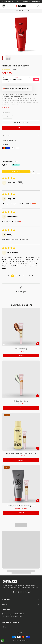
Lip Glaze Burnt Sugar (21, 349)
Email (4, 627)
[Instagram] (18, 592)
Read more (5, 107)
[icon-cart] (38, 6)
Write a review (16, 172)
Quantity (6, 113)
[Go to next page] (33, 275)
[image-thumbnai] (2, 57)
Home (12, 11)
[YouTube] (28, 592)
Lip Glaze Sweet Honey (21, 401)
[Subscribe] (37, 627)
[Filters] (33, 171)
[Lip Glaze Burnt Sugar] (21, 327)
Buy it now (21, 127)
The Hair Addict (24, 640)
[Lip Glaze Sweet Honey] (21, 379)
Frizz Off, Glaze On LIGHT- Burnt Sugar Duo (21, 506)
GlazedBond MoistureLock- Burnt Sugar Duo (21, 453)
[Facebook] (13, 592)
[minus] (4, 116)
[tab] (3, 344)
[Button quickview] (37, 343)
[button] (6, 69)
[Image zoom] (21, 34)
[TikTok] (23, 592)
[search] (7, 6)
